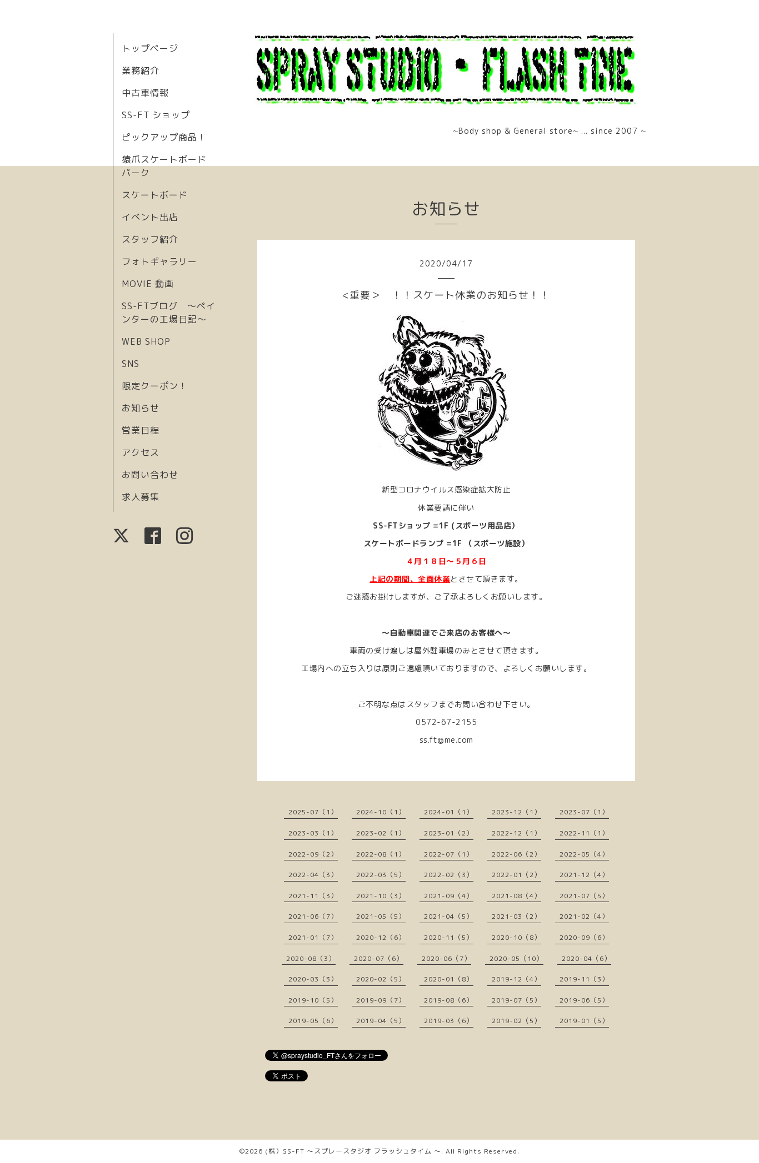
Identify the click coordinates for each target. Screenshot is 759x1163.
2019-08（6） (448, 1000)
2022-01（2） (516, 874)
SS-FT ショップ (156, 115)
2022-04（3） (313, 874)
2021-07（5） (584, 895)
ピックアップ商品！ (164, 137)
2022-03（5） (381, 874)
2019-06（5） (584, 1000)
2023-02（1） (381, 833)
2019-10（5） (313, 1000)
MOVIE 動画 (148, 284)
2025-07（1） (313, 812)
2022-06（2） (516, 854)
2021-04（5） (448, 916)
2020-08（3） (311, 958)
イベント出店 (150, 217)
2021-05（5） (381, 916)
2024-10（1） (381, 812)
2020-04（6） (586, 958)
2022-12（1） (516, 833)
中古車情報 (145, 93)
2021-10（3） (381, 895)
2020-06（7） (446, 958)
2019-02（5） (516, 1020)
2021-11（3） (313, 895)
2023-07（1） (584, 812)
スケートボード (155, 195)
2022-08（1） (381, 854)
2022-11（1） (584, 833)
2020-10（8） (516, 937)
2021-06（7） (313, 916)
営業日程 (140, 430)
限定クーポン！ (155, 386)
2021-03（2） (516, 916)
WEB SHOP (146, 341)
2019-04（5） (381, 1020)
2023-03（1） (313, 833)
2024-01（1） (448, 812)
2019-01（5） (584, 1020)
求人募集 (140, 497)
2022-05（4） (584, 854)
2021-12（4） (584, 874)
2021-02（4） (584, 916)
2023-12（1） (516, 812)
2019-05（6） (313, 1020)
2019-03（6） (448, 1020)
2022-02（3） (448, 874)
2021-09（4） (448, 895)
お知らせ (140, 408)
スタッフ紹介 (150, 239)
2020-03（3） (313, 979)
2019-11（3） (584, 979)
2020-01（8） (448, 979)
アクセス (140, 452)
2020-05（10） (516, 958)
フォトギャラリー (159, 261)
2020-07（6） (378, 958)
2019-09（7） (381, 1000)
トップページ (150, 48)
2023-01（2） (448, 833)
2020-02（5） (381, 979)
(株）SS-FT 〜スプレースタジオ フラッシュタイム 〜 (353, 1151)
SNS (130, 364)
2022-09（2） (313, 854)
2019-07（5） (516, 1000)
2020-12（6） (381, 937)
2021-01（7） (313, 937)
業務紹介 (140, 70)
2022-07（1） (448, 854)
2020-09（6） (584, 937)
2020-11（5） (448, 937)
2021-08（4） (516, 895)
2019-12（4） (516, 979)
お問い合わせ (150, 475)
